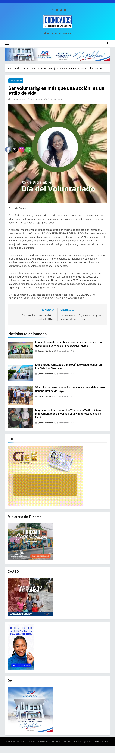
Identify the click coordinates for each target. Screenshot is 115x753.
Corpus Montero (19, 99)
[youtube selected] (65, 10)
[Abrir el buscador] (103, 43)
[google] (61, 10)
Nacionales (15, 80)
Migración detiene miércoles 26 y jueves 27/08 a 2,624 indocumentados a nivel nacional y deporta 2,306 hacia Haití (68, 414)
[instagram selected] (53, 10)
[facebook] (49, 10)
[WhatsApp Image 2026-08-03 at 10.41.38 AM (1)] (57, 54)
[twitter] (57, 10)
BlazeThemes (101, 741)
